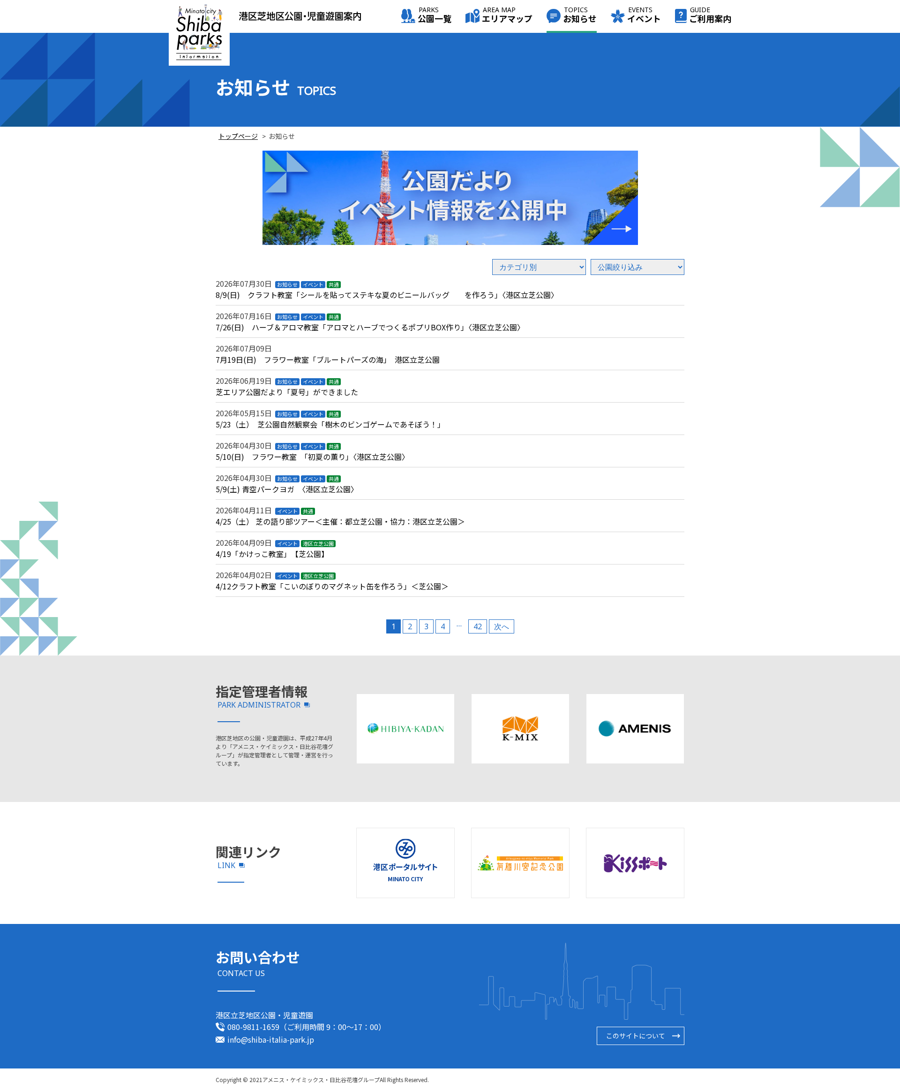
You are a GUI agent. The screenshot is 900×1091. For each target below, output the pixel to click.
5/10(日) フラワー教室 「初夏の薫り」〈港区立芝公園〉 (312, 456)
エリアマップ (507, 15)
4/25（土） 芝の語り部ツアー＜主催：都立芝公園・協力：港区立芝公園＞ (344, 521)
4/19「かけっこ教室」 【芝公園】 (274, 553)
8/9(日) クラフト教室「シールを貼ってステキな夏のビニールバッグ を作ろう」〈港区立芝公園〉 (387, 294)
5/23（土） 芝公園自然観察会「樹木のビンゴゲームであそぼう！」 (330, 424)
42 (477, 626)
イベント (644, 15)
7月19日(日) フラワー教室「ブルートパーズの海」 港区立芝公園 (328, 359)
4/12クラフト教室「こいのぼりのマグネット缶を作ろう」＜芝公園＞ (332, 586)
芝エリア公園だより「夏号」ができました (287, 391)
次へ (501, 626)
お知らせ (580, 15)
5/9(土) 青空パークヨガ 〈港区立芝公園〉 (287, 489)
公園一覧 (434, 15)
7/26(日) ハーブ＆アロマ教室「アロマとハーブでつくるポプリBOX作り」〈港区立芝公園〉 (370, 327)
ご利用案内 (710, 15)
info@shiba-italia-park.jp (270, 1039)
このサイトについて (635, 1035)
